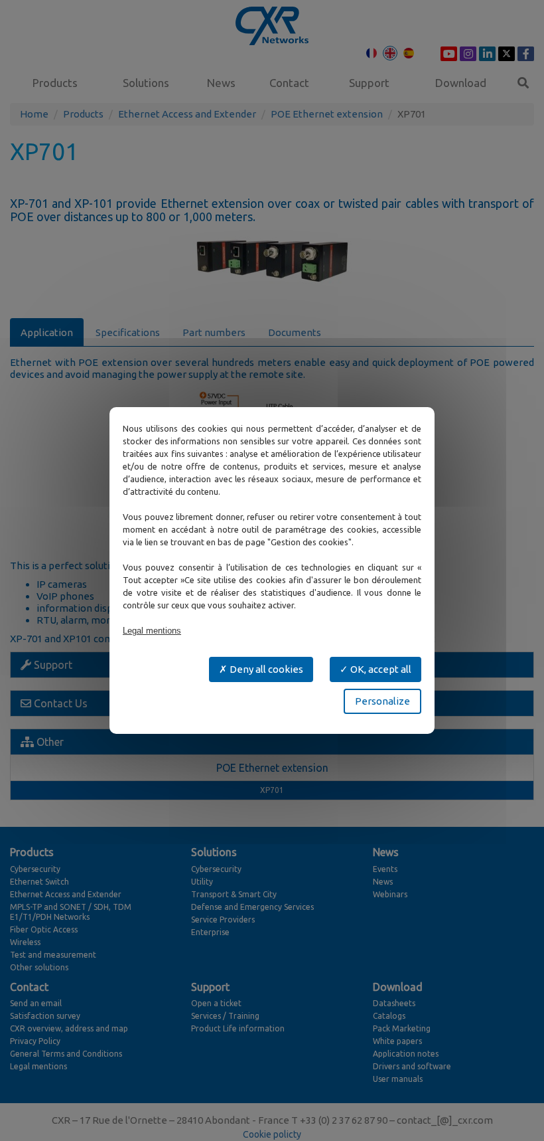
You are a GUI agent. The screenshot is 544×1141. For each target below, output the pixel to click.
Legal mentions (152, 631)
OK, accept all (379, 669)
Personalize (382, 701)
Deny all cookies (265, 669)
